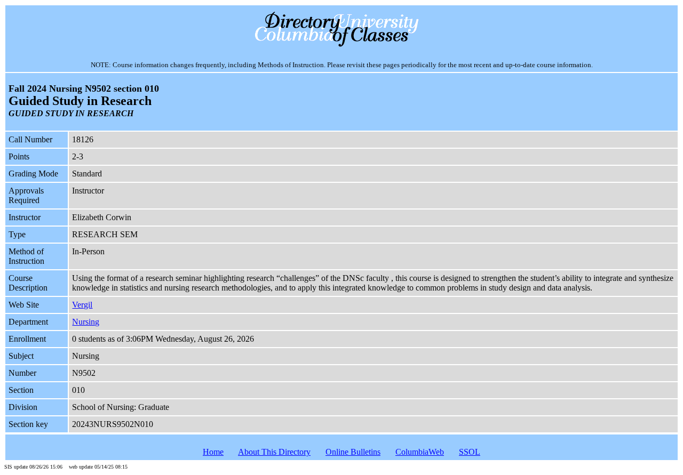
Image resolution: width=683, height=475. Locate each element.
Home (213, 451)
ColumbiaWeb (419, 451)
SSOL (469, 451)
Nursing (85, 321)
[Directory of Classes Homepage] (341, 45)
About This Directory (274, 451)
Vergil (82, 304)
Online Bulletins (352, 451)
